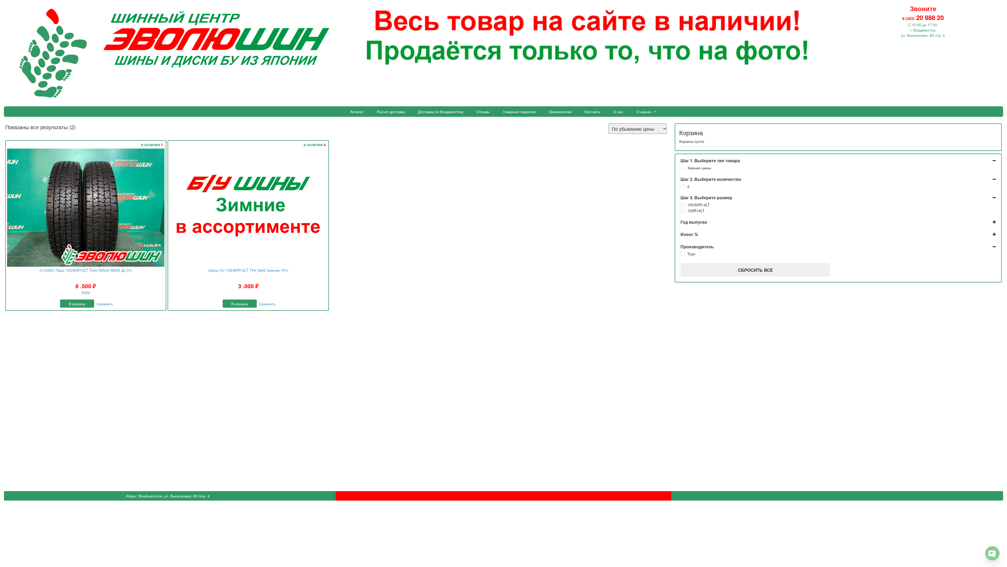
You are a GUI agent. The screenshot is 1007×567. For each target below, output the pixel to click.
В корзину (77, 303)
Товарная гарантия (519, 111)
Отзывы (483, 111)
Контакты (592, 111)
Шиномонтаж (560, 111)
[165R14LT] (683, 211)
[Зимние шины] (683, 168)
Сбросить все (755, 270)
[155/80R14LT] (683, 205)
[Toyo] (683, 254)
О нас (618, 111)
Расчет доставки (391, 111)
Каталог (357, 111)
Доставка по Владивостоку (440, 111)
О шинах (643, 111)
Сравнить (105, 303)
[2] (683, 186)
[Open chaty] (992, 553)
